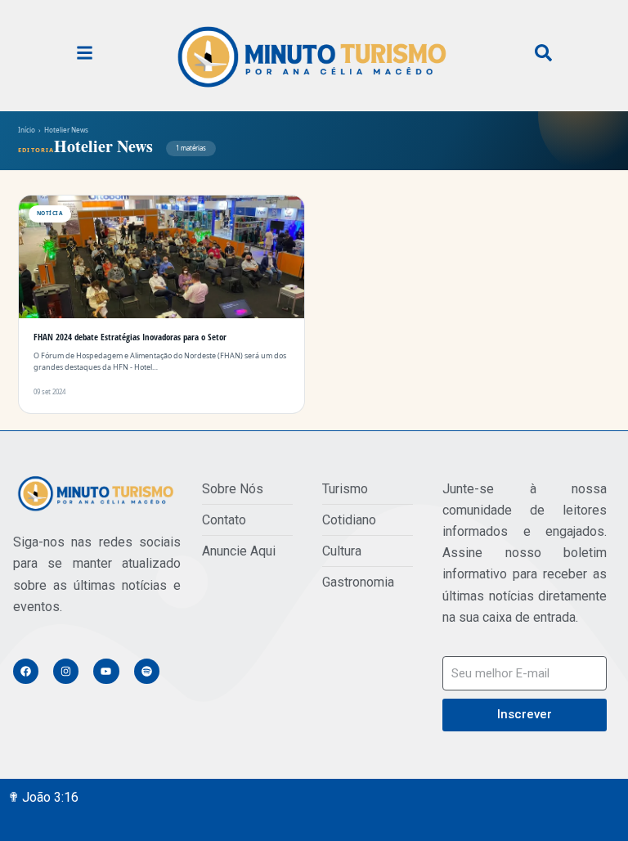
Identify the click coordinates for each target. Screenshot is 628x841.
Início (26, 129)
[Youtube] (106, 671)
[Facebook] (25, 671)
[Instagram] (65, 671)
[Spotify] (146, 671)
